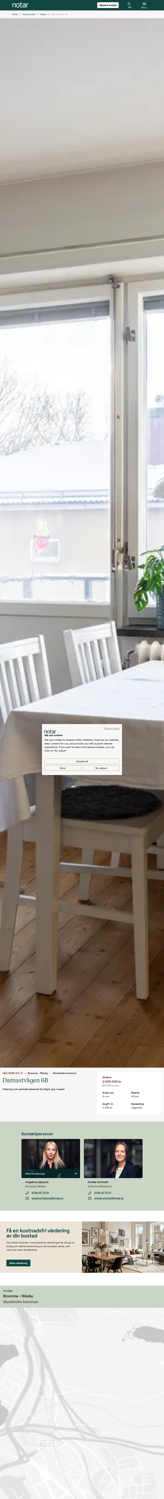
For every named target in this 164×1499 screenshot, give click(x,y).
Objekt (43, 14)
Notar (15, 14)
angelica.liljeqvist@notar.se (47, 1198)
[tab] (20, 5)
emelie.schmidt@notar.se (109, 1198)
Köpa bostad (29, 14)
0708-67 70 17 (102, 1192)
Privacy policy (112, 728)
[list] (52, 1195)
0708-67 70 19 (40, 1192)
